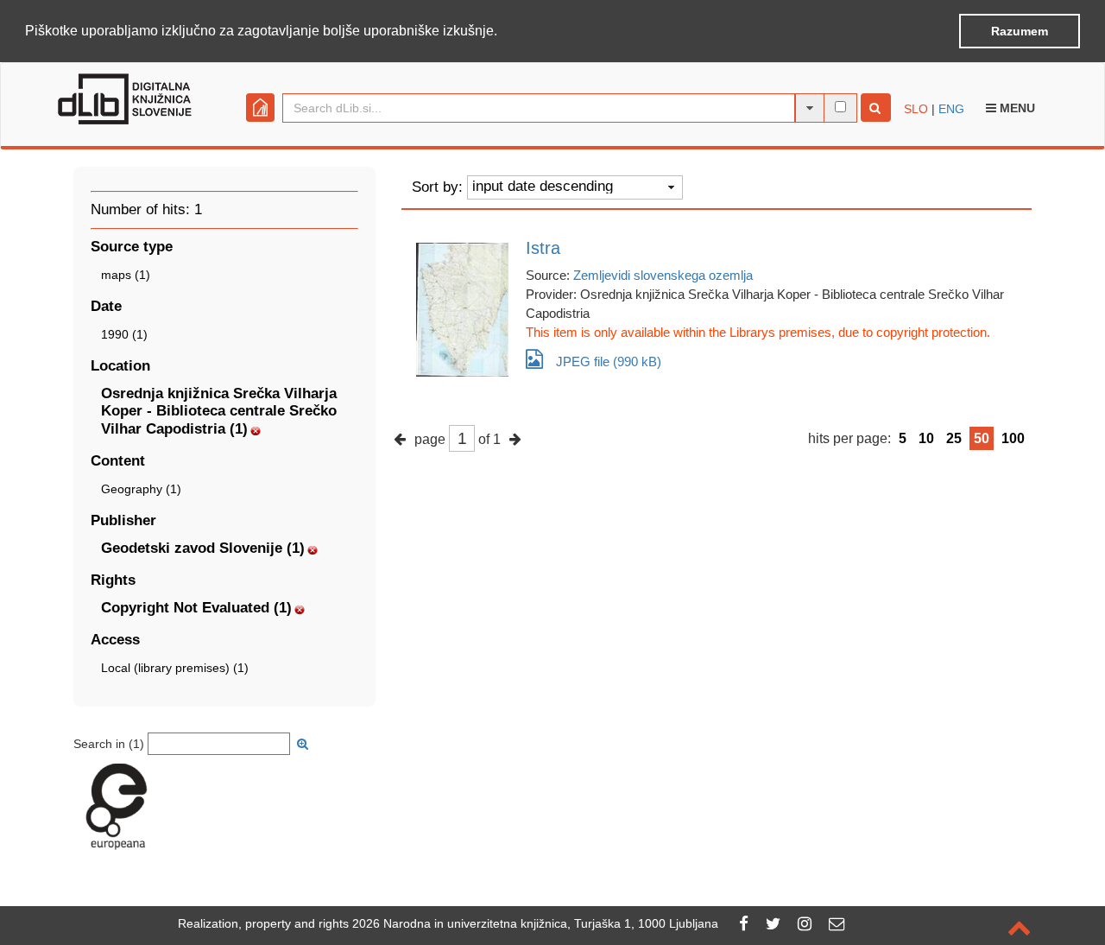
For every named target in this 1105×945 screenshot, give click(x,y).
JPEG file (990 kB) (608, 361)
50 (981, 438)
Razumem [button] (1019, 31)
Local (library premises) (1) (175, 668)
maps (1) (125, 275)
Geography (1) (141, 489)
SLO (916, 109)
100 (1013, 438)
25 (954, 438)
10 (926, 438)
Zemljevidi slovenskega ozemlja (663, 275)
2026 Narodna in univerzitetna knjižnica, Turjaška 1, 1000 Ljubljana (535, 923)
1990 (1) (124, 334)
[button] (503, 32)
